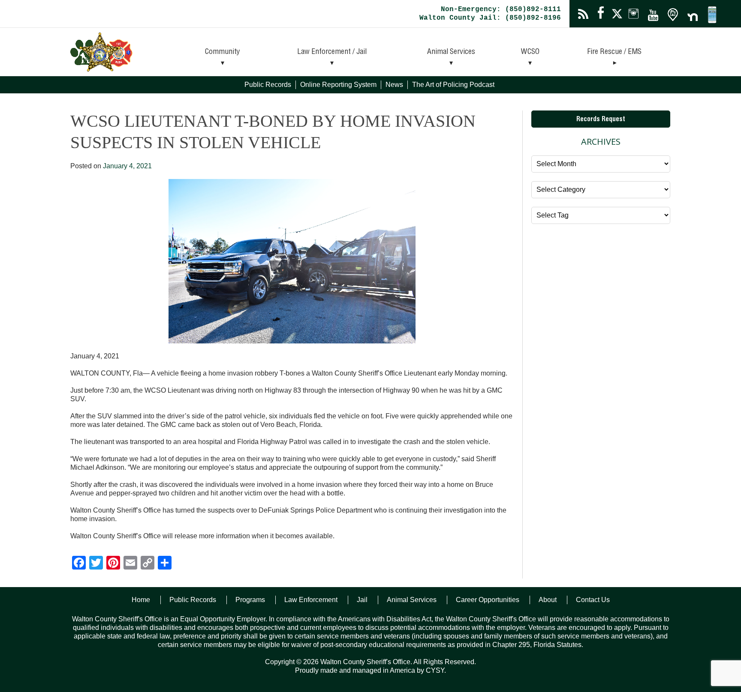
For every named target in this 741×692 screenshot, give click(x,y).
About (548, 599)
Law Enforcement (310, 599)
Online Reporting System (338, 84)
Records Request (600, 119)
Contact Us (593, 599)
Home (141, 599)
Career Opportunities (487, 599)
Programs (250, 599)
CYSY (435, 670)
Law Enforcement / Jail (332, 52)
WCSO (530, 52)
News (394, 84)
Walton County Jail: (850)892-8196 (490, 18)
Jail (362, 599)
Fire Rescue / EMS (614, 52)
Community (222, 52)
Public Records (267, 84)
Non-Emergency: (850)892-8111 (501, 9)
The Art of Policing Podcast (453, 84)
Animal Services (451, 52)
